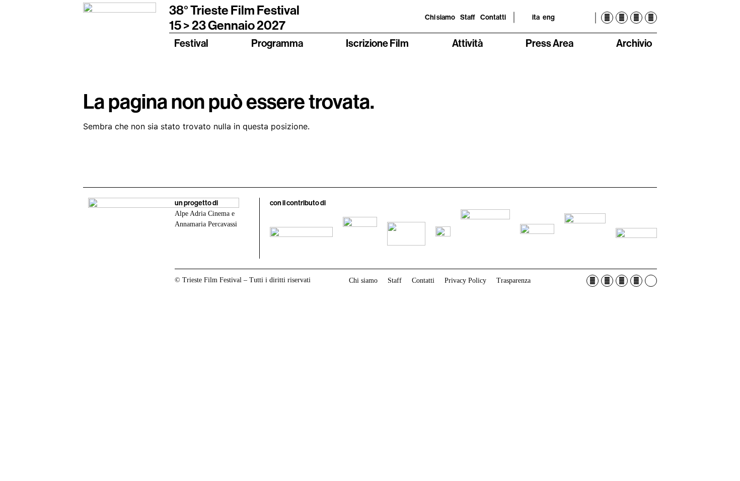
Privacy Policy (465, 280)
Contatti (493, 17)
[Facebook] (607, 18)
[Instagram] (622, 18)
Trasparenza (513, 280)
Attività (467, 43)
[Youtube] (636, 18)
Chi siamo (440, 17)
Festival (191, 43)
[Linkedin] (651, 18)
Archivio (634, 43)
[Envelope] (651, 281)
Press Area (549, 43)
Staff (467, 17)
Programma (277, 43)
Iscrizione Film (377, 43)
